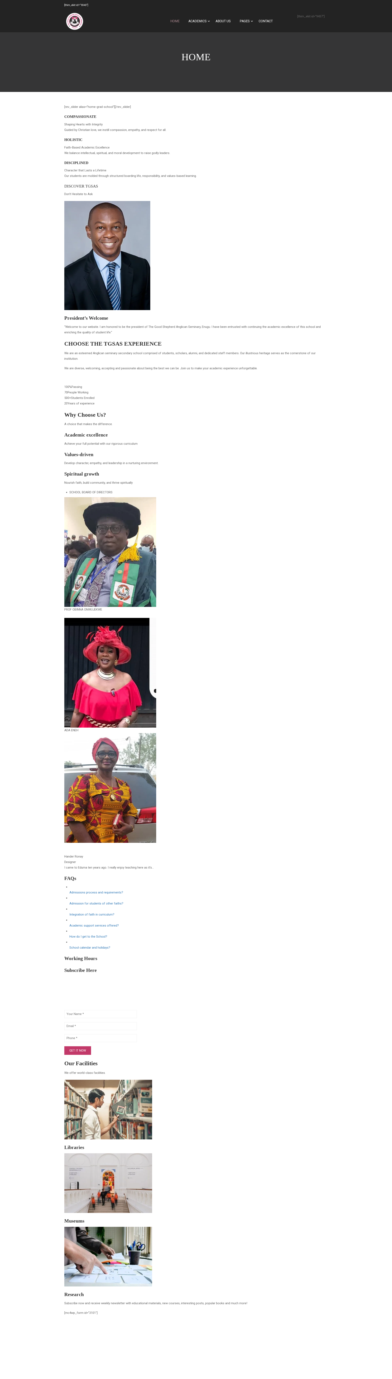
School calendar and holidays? (89, 947)
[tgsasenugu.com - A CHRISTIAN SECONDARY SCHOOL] (74, 21)
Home (174, 21)
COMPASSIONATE (80, 117)
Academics (197, 21)
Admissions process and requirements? (96, 892)
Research (74, 1294)
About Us (223, 21)
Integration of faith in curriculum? (91, 914)
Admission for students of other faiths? (96, 903)
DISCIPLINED (76, 163)
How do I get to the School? (88, 936)
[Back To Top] (375, 1359)
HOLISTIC (73, 140)
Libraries (74, 1147)
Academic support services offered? (94, 925)
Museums (74, 1221)
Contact (266, 21)
